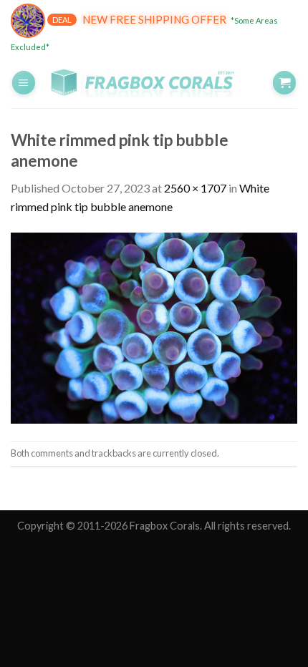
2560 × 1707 (195, 188)
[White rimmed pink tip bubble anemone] (154, 327)
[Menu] (23, 82)
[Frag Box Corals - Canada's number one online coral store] (154, 83)
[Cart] (284, 82)
